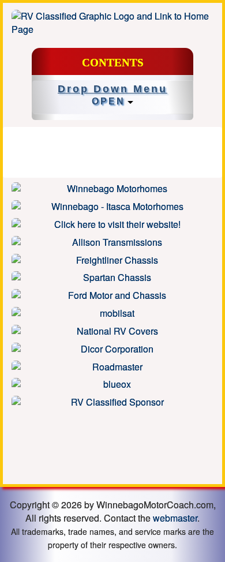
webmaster (175, 517)
